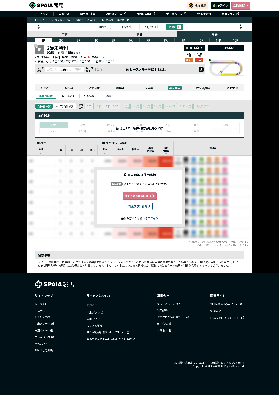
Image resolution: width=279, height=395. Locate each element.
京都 (139, 34)
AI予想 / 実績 (87, 14)
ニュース (64, 14)
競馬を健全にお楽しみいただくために (109, 339)
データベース (174, 14)
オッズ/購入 (203, 88)
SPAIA (214, 310)
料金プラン (228, 14)
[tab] (46, 96)
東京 (64, 34)
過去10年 (92, 19)
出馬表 (45, 88)
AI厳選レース (114, 14)
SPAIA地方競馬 (44, 350)
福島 (214, 34)
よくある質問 (94, 325)
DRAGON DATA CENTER (225, 317)
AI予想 (69, 88)
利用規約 (162, 310)
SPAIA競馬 (213, 366)
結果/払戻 (232, 88)
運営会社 (162, 323)
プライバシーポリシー (170, 304)
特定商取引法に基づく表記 (173, 317)
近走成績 (94, 88)
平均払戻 (89, 95)
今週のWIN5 (144, 14)
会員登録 (239, 5)
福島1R (79, 19)
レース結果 (68, 95)
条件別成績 (107, 19)
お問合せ (162, 330)
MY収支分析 (204, 14)
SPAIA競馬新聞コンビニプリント (106, 332)
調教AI (120, 88)
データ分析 (146, 88)
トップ (44, 14)
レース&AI (41, 304)
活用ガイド (93, 319)
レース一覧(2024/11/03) (58, 19)
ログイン (222, 5)
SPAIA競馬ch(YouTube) (224, 304)
